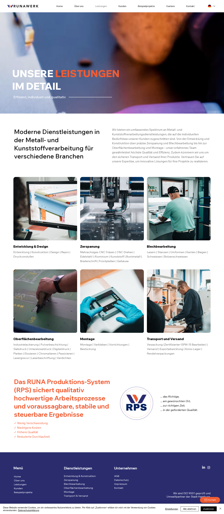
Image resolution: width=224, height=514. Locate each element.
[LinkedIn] (203, 467)
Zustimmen (208, 508)
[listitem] (45, 221)
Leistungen (20, 484)
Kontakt (118, 487)
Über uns (19, 480)
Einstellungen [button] (171, 508)
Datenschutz (121, 479)
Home (17, 476)
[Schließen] (220, 509)
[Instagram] (209, 467)
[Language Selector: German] (211, 6)
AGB (116, 476)
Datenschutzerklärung (28, 510)
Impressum (120, 483)
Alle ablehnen (189, 508)
